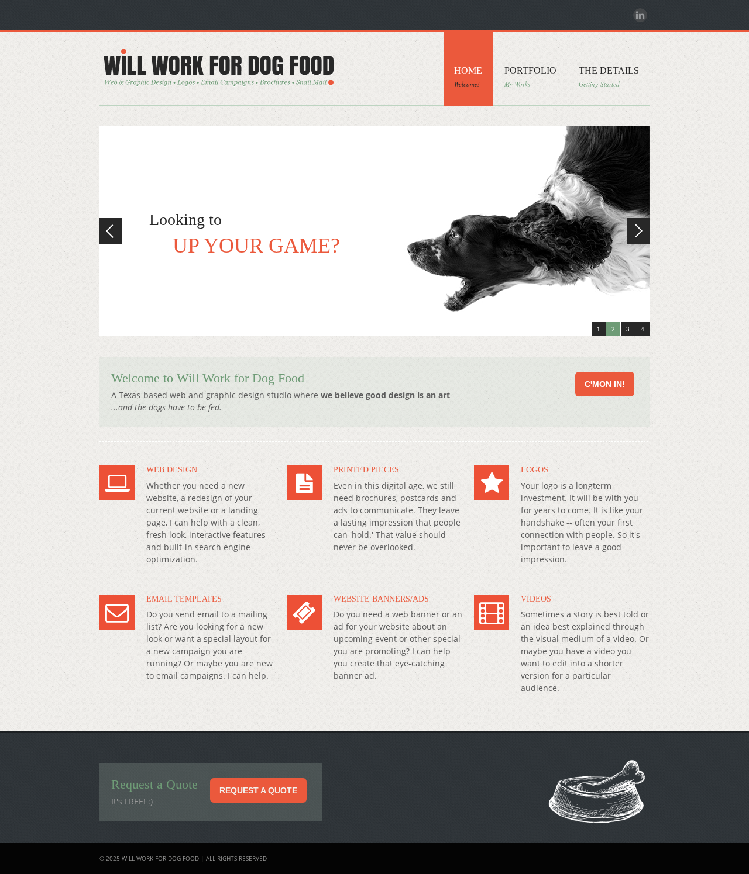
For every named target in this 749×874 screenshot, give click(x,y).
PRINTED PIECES (366, 469)
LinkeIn (640, 15)
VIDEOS (536, 599)
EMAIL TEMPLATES (184, 599)
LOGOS (534, 469)
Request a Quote (258, 790)
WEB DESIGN (171, 469)
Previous (110, 231)
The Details (609, 76)
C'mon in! (605, 384)
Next (638, 231)
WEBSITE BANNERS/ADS (381, 599)
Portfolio (530, 76)
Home (468, 76)
